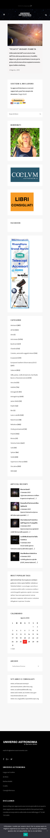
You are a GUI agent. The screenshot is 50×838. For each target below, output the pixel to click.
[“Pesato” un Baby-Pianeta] (25, 35)
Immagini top (15, 396)
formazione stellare (29, 580)
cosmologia (26, 586)
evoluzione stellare (32, 589)
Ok (26, 834)
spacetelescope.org (32, 699)
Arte (12, 335)
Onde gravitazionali (17, 429)
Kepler (13, 406)
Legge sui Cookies (9, 772)
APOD (13, 330)
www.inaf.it (14, 693)
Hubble (13, 387)
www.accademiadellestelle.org (21, 689)
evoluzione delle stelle (18, 589)
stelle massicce (28, 598)
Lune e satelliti (15, 415)
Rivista (13, 438)
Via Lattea (14, 466)
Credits (5, 786)
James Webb (15, 401)
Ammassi (14, 325)
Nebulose (14, 424)
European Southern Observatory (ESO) (24, 362)
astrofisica (33, 586)
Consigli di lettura (9, 790)
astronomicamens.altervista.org (21, 686)
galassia (13, 583)
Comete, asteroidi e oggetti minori (22, 353)
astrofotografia (15, 592)
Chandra (13, 348)
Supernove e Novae (17, 462)
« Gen (13, 649)
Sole (12, 448)
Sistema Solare (15, 443)
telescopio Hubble (23, 583)
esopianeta (20, 598)
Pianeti (13, 434)
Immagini (14, 392)
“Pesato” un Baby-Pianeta (22, 49)
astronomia (16, 580)
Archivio (5, 777)
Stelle (12, 457)
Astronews (14, 339)
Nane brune (14, 420)
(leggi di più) (22, 94)
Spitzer (13, 452)
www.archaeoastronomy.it (20, 683)
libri (12, 410)
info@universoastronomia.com (16, 750)
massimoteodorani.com (19, 696)
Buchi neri (14, 344)
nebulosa (34, 583)
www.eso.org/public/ (18, 699)
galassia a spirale (26, 592)
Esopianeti (14, 358)
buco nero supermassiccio (23, 595)
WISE (12, 471)
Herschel (13, 382)
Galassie (13, 370)
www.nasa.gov (31, 693)
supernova (21, 601)
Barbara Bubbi (7, 781)
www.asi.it (22, 693)
